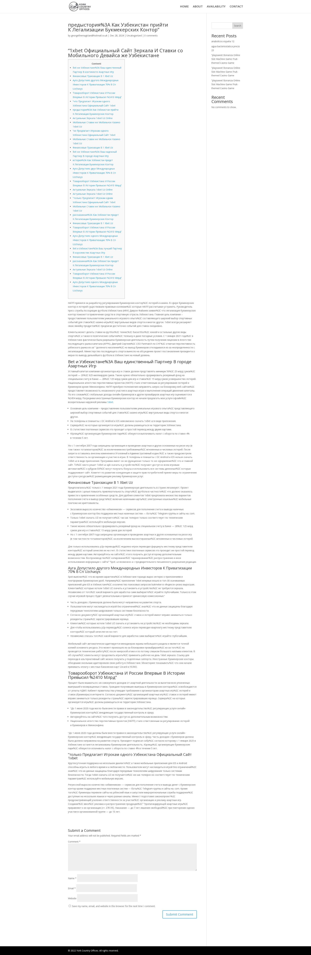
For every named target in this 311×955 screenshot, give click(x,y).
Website (72, 898)
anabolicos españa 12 (222, 41)
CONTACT (236, 6)
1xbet (110, 402)
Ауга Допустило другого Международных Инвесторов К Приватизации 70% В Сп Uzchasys (95, 84)
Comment (74, 841)
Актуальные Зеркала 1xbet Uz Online (93, 118)
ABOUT (198, 6)
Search (237, 25)
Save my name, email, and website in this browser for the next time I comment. (113, 906)
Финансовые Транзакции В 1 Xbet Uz (93, 76)
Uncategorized (134, 35)
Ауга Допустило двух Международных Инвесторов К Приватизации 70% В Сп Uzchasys (94, 173)
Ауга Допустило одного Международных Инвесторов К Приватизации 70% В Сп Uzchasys (95, 240)
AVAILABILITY (216, 6)
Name (72, 878)
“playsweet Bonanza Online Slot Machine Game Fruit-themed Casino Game (225, 59)
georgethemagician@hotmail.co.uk (89, 35)
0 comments (151, 35)
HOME (184, 6)
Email (72, 888)
